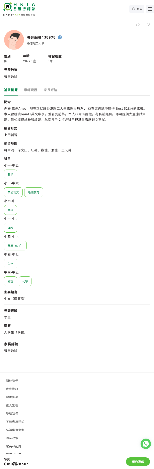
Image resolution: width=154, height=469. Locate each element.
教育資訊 (12, 389)
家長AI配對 (13, 446)
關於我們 (12, 381)
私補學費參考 (15, 430)
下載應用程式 (15, 422)
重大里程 (12, 405)
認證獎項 (12, 397)
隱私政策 (12, 438)
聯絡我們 (12, 413)
